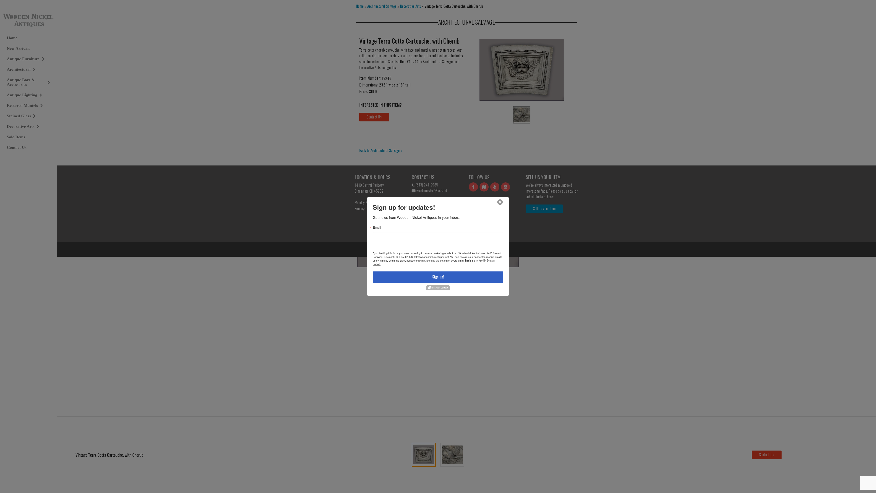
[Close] (500, 202)
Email (377, 227)
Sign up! (438, 277)
